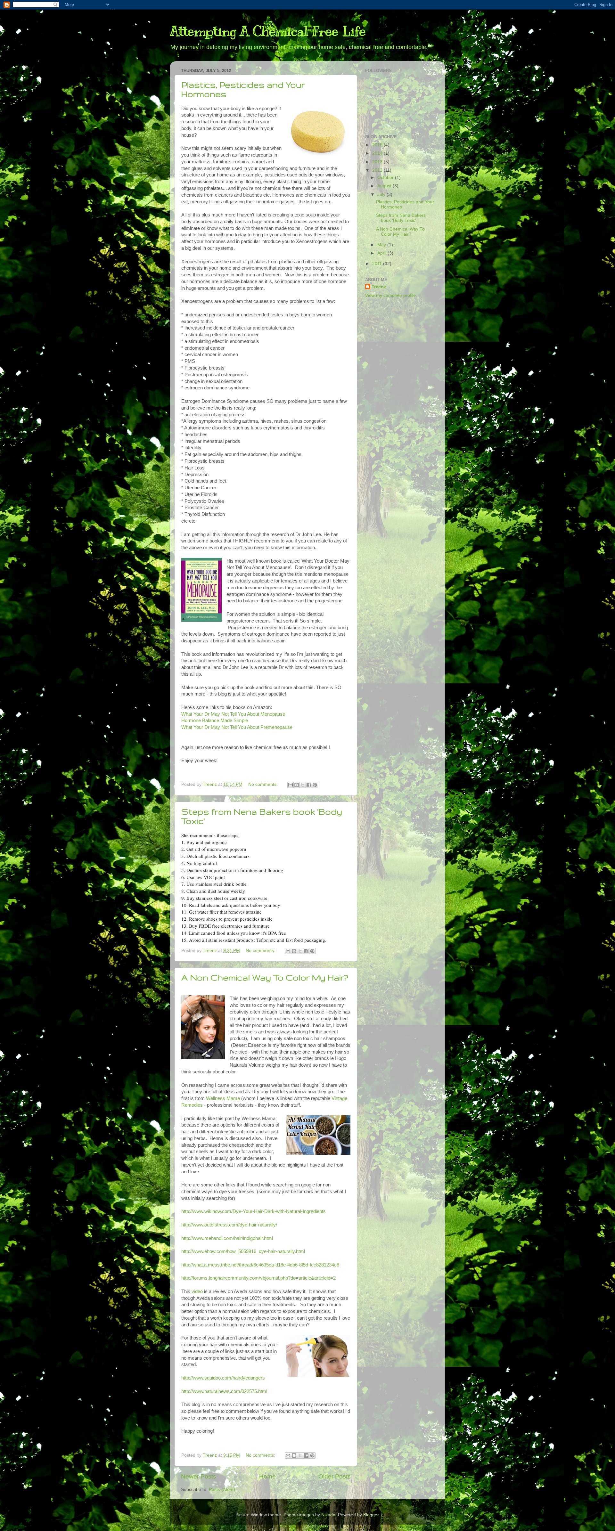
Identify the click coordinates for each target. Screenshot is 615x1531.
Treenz (379, 286)
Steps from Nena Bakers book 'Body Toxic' (401, 218)
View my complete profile (390, 295)
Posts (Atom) (222, 1489)
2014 (378, 153)
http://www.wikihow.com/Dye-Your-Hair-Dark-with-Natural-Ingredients (253, 1211)
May (382, 244)
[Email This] (290, 785)
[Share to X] (302, 785)
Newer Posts (198, 1476)
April (382, 253)
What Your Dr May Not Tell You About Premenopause (236, 727)
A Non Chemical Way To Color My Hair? (264, 977)
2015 (378, 145)
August (385, 185)
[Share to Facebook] (309, 785)
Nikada (328, 1514)
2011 (377, 263)
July (382, 194)
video (197, 1291)
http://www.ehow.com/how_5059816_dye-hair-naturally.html (243, 1251)
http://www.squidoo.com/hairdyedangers (223, 1377)
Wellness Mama (223, 1098)
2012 (378, 170)
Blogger (371, 1514)
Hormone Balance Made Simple (214, 720)
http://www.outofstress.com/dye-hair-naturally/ (229, 1224)
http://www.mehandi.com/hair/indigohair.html (227, 1238)
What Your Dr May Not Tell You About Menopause (233, 714)
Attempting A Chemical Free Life (268, 31)
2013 (378, 161)
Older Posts (334, 1476)
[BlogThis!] (296, 785)
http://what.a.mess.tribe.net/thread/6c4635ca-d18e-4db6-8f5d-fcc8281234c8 (260, 1264)
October (386, 177)
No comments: (263, 784)
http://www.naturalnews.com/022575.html (224, 1391)
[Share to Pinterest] (315, 785)
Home (267, 1476)
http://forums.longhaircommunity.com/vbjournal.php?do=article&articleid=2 (258, 1278)
